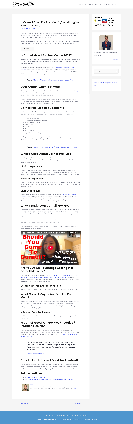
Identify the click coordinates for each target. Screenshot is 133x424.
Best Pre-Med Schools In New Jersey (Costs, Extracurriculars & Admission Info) (49, 379)
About (53, 415)
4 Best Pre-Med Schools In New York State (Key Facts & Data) (53, 80)
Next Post (79, 404)
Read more (76, 388)
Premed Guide (25, 28)
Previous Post (23, 404)
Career (97, 4)
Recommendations (110, 4)
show (30, 48)
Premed (81, 4)
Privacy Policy (61, 415)
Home (48, 415)
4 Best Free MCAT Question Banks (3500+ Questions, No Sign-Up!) (55, 147)
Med (89, 4)
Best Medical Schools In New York (35, 377)
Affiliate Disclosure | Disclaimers (76, 415)
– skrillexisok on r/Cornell (35, 354)
